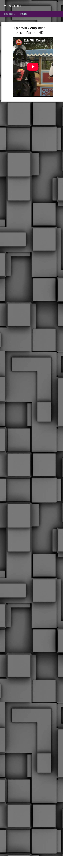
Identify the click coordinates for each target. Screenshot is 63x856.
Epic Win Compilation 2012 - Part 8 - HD (29, 30)
